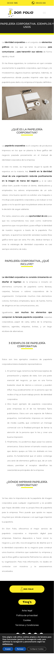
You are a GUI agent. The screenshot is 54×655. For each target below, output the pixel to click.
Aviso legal (27, 610)
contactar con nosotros (15, 566)
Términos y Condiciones (27, 625)
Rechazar (20, 649)
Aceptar (8, 649)
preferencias (7, 644)
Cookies (27, 620)
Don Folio (11, 528)
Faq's (27, 602)
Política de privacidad (27, 615)
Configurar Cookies (37, 649)
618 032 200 (41, 3)
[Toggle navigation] (43, 12)
